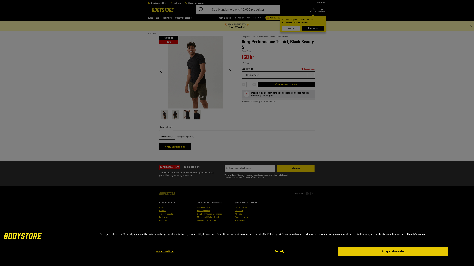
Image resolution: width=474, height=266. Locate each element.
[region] (237, 244)
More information (416, 234)
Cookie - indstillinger (165, 251)
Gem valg (279, 251)
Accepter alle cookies (393, 251)
